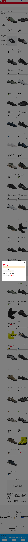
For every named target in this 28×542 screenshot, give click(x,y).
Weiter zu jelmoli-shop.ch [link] (8, 275)
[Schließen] (24, 262)
